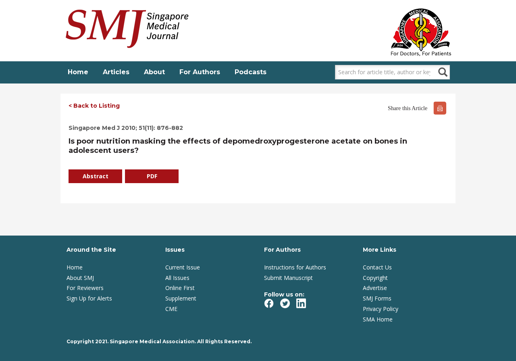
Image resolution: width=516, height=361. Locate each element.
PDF (152, 176)
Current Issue (182, 267)
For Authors (199, 72)
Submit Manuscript (288, 278)
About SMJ (80, 278)
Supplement (180, 298)
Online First (180, 288)
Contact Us (377, 267)
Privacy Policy (380, 309)
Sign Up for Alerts (89, 298)
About (154, 72)
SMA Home (378, 319)
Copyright (375, 278)
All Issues (177, 278)
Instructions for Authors (295, 267)
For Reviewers (85, 288)
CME (171, 309)
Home (78, 72)
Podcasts (250, 72)
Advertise (375, 288)
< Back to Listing (94, 105)
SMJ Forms (377, 298)
